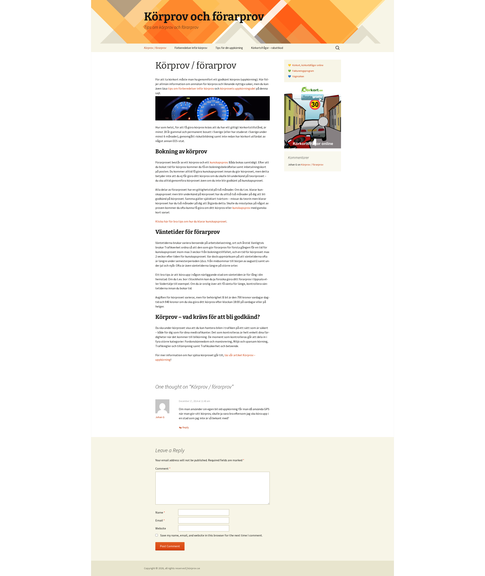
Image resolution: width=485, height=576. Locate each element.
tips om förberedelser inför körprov (191, 88)
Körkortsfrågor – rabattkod (267, 48)
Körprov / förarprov (155, 48)
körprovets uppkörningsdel (237, 88)
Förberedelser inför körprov (190, 48)
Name (160, 512)
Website (160, 528)
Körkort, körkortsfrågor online (307, 65)
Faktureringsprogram (303, 71)
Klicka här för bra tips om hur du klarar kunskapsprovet (191, 221)
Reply (185, 427)
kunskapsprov (219, 162)
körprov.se (194, 568)
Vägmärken (298, 76)
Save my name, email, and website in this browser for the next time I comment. (211, 535)
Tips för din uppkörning (229, 48)
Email (160, 520)
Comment (163, 468)
